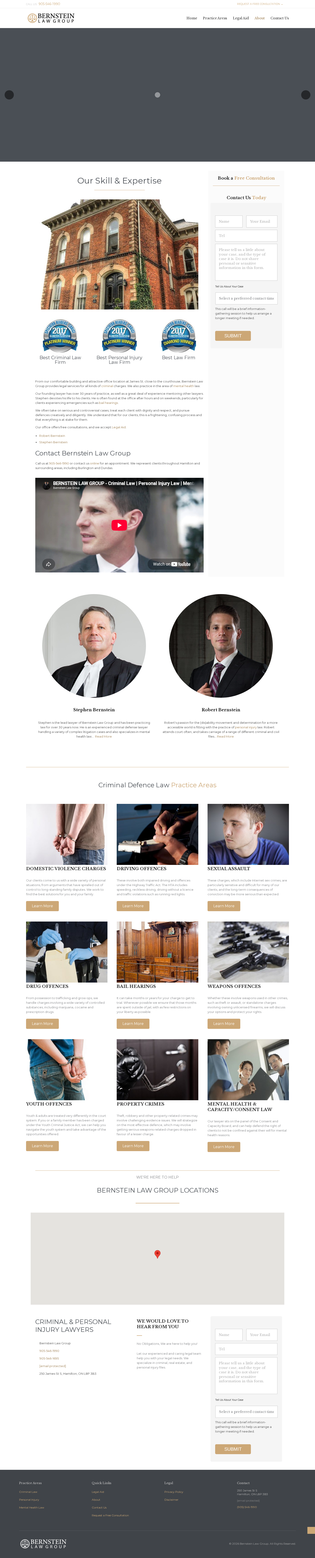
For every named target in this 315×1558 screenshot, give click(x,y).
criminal (107, 386)
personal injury (246, 727)
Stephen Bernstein (53, 442)
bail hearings (108, 403)
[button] (42, 906)
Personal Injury (29, 1499)
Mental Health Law (31, 1507)
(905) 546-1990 (247, 1507)
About (96, 1499)
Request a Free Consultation (110, 1515)
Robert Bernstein (52, 436)
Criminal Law (28, 1492)
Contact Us (99, 1507)
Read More (103, 736)
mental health (183, 386)
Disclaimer (171, 1499)
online (94, 463)
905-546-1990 (59, 463)
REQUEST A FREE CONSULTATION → (258, 4)
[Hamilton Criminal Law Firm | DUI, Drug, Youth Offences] (51, 18)
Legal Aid (119, 427)
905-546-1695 (47, 1358)
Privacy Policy (173, 1492)
